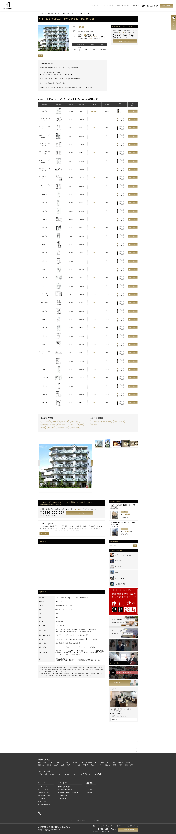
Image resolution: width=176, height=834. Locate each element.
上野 (62, 765)
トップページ (96, 5)
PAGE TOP (137, 749)
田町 (102, 763)
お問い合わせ (166, 6)
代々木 (45, 763)
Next (92, 463)
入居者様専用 (115, 683)
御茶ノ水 (41, 765)
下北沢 (90, 39)
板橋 (126, 765)
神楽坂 (48, 765)
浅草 (68, 765)
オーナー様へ (115, 663)
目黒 (81, 763)
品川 (96, 763)
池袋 (120, 765)
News (88, 787)
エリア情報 (41, 799)
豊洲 (114, 763)
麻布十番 (89, 763)
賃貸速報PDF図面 (44, 796)
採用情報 (123, 645)
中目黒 (66, 763)
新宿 (39, 763)
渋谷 (52, 763)
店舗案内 (135, 5)
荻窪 (114, 765)
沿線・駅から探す (123, 5)
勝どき (120, 763)
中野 (99, 765)
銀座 (108, 763)
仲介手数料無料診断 (65, 790)
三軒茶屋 (74, 763)
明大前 (93, 765)
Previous (39, 463)
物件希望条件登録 (64, 787)
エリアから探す (109, 5)
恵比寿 (59, 763)
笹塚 (85, 35)
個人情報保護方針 (44, 804)
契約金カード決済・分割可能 (68, 793)
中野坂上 (107, 765)
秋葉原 (128, 763)
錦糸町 (56, 765)
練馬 (131, 765)
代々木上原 (94, 37)
